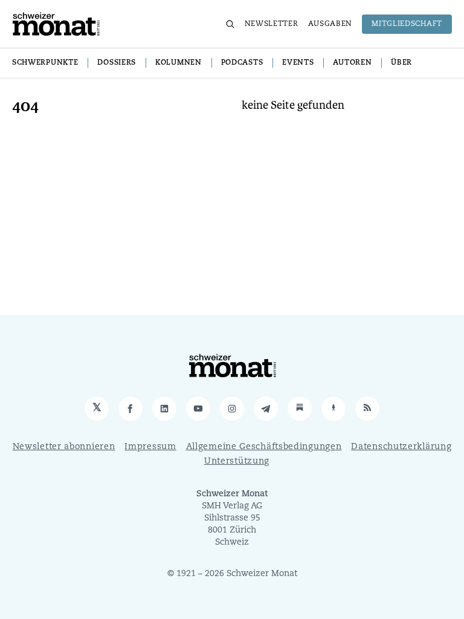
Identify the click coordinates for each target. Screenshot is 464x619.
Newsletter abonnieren (64, 447)
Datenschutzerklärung (401, 447)
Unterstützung (236, 461)
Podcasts (242, 62)
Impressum (150, 447)
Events (298, 62)
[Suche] (230, 24)
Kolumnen (178, 62)
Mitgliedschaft (407, 24)
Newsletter (271, 24)
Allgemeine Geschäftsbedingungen (264, 447)
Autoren (352, 62)
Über (401, 62)
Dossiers (116, 62)
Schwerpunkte (45, 62)
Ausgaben (330, 24)
